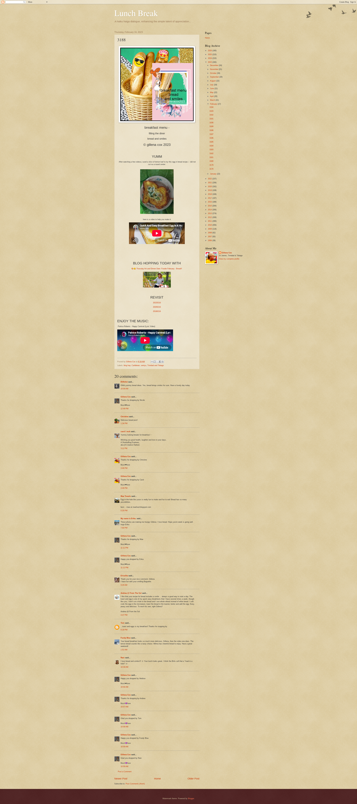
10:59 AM (124, 747)
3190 (211, 123)
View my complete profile (229, 259)
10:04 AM (124, 389)
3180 (211, 161)
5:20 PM (124, 511)
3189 (211, 126)
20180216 (157, 311)
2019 (210, 190)
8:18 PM (124, 630)
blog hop (127, 365)
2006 (210, 240)
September (214, 77)
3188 (211, 130)
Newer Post (120, 778)
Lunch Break (136, 12)
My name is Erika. (128, 518)
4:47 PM (124, 615)
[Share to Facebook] (160, 361)
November (214, 69)
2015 (210, 206)
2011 (210, 221)
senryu (143, 365)
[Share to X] (157, 361)
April (212, 96)
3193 (211, 111)
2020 (210, 186)
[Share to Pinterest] (162, 361)
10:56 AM (124, 687)
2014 (210, 210)
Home (157, 778)
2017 (210, 198)
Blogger (191, 798)
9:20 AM (124, 585)
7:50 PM (124, 528)
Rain (123, 658)
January (213, 174)
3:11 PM (124, 448)
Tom (122, 623)
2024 (210, 58)
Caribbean (136, 365)
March (213, 100)
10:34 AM (124, 667)
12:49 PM (124, 409)
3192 (211, 115)
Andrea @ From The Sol (131, 593)
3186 (211, 138)
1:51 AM (124, 650)
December (214, 65)
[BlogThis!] (154, 361)
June (212, 88)
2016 (210, 202)
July (212, 85)
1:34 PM (124, 423)
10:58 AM (124, 727)
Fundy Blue (126, 638)
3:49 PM (124, 468)
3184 (211, 146)
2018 (210, 194)
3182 (211, 153)
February (214, 104)
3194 (211, 107)
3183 (211, 150)
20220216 (157, 303)
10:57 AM (124, 707)
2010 (210, 225)
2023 (210, 62)
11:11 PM (124, 548)
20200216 (157, 307)
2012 (210, 217)
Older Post (193, 778)
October (213, 73)
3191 (211, 119)
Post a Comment (125, 772)
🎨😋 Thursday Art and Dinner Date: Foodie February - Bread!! (157, 269)
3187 (211, 134)
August (213, 81)
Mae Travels (126, 496)
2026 (210, 51)
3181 (211, 157)
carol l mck (125, 431)
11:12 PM (124, 568)
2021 (210, 183)
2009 (210, 229)
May (212, 92)
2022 (210, 179)
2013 (210, 213)
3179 (211, 165)
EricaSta (124, 576)
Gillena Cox (126, 397)
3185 (211, 142)
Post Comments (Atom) (135, 784)
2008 (210, 233)
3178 (211, 169)
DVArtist (124, 382)
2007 (210, 237)
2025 (210, 54)
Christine (124, 417)
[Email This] (152, 361)
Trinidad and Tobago (155, 365)
